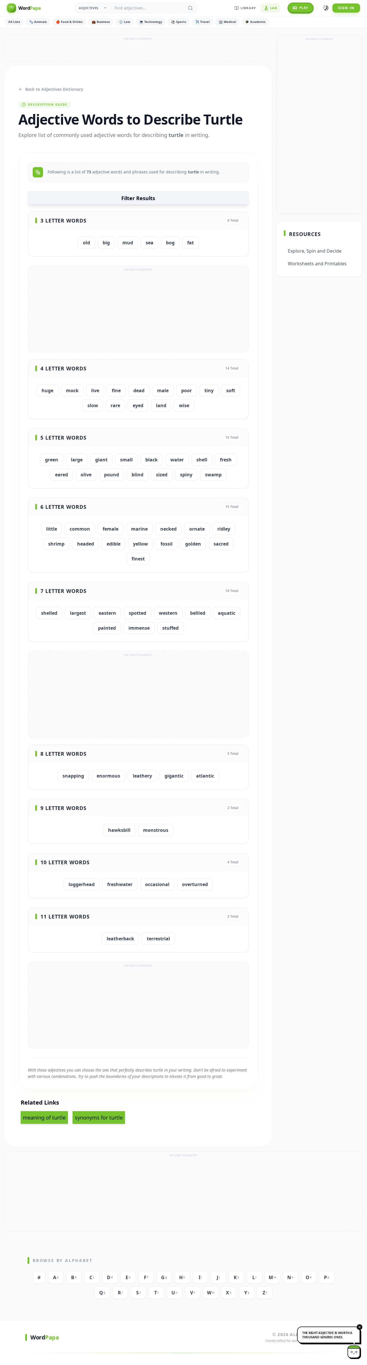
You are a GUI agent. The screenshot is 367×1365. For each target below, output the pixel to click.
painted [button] (107, 628)
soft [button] (230, 390)
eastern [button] (107, 613)
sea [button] (149, 242)
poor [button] (186, 390)
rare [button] (115, 405)
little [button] (51, 529)
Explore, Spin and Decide (314, 251)
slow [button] (92, 405)
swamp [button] (213, 474)
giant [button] (101, 460)
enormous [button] (108, 776)
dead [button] (139, 390)
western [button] (168, 613)
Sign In (346, 7)
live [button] (95, 390)
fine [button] (116, 390)
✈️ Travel (202, 22)
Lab (273, 8)
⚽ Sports (178, 22)
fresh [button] (226, 460)
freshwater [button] (119, 884)
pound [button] (111, 474)
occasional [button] (157, 884)
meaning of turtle (44, 1117)
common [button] (80, 529)
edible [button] (113, 544)
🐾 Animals (38, 22)
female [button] (110, 529)
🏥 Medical (227, 22)
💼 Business (101, 22)
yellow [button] (140, 544)
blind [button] (137, 474)
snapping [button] (73, 776)
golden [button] (193, 544)
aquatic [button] (226, 613)
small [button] (126, 460)
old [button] (86, 242)
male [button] (163, 390)
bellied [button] (197, 613)
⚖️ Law (124, 22)
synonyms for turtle (99, 1117)
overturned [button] (195, 884)
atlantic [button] (205, 776)
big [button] (106, 242)
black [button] (151, 460)
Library (248, 8)
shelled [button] (49, 613)
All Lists (14, 22)
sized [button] (161, 474)
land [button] (161, 405)
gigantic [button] (174, 776)
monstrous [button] (155, 830)
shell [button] (201, 460)
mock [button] (72, 390)
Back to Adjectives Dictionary (54, 89)
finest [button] (138, 559)
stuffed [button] (170, 628)
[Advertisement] (138, 48)
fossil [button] (167, 544)
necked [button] (168, 529)
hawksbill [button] (119, 830)
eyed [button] (138, 405)
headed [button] (85, 544)
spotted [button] (137, 613)
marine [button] (139, 529)
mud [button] (127, 242)
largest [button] (78, 613)
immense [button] (139, 628)
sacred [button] (221, 544)
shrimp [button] (56, 544)
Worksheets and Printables (317, 263)
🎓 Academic (255, 22)
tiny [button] (209, 390)
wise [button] (184, 405)
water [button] (177, 460)
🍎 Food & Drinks (69, 22)
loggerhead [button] (82, 884)
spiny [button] (186, 474)
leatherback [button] (120, 938)
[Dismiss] (359, 1327)
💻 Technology (150, 22)
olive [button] (86, 474)
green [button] (51, 460)
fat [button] (190, 242)
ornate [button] (197, 529)
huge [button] (47, 390)
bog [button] (170, 242)
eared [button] (61, 474)
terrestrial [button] (158, 938)
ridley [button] (223, 529)
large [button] (77, 460)
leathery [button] (142, 776)
